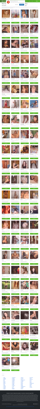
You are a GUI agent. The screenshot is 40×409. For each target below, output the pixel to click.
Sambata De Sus (23, 386)
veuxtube (33, 406)
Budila (4, 382)
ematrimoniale (12, 406)
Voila (30, 385)
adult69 (10, 406)
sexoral (29, 406)
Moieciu (22, 377)
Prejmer (22, 381)
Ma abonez (21, 4)
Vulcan (31, 386)
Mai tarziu (16, 4)
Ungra (31, 382)
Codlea (4, 385)
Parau (22, 379)
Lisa (12, 387)
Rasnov (22, 383)
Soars (31, 378)
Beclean (4, 379)
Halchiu (13, 381)
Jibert (13, 386)
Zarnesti (31, 387)
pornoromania (26, 406)
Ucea (30, 381)
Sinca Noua (31, 377)
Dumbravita (13, 377)
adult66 (8, 406)
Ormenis (22, 378)
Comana (4, 386)
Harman (13, 382)
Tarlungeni (31, 379)
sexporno (31, 406)
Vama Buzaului (32, 383)
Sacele (22, 385)
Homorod (13, 385)
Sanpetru (22, 387)
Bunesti (4, 383)
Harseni (13, 383)
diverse (7, 406)
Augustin (4, 378)
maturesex (24, 406)
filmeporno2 (21, 406)
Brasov (4, 381)
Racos (22, 382)
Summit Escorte (6, 1)
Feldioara (13, 379)
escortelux (16, 406)
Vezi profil (6, 22)
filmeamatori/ (18, 406)
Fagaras (13, 378)
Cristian (4, 387)
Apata (4, 377)
